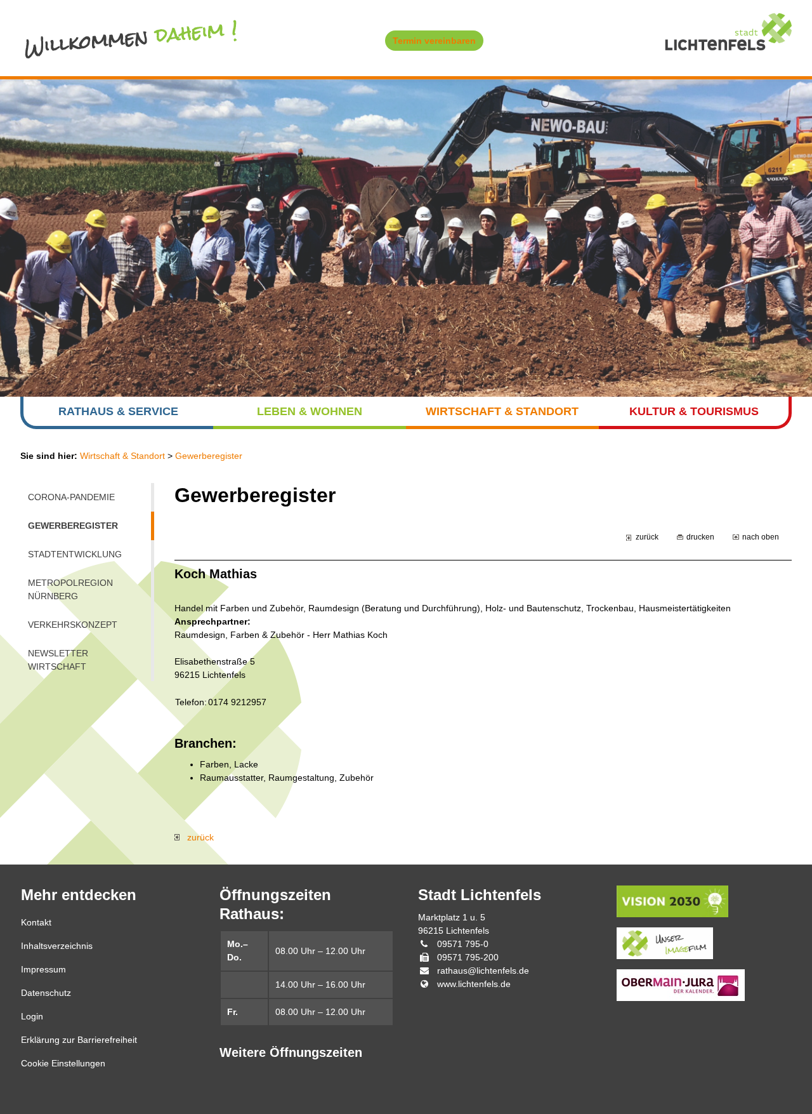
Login (32, 1016)
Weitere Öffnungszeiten (290, 1052)
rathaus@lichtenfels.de (483, 970)
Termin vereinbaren (434, 41)
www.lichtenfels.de (474, 984)
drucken (700, 537)
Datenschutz (46, 993)
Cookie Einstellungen (63, 1063)
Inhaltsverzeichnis (57, 946)
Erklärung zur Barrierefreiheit (79, 1040)
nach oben (760, 537)
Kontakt (36, 922)
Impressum (43, 969)
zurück (647, 537)
